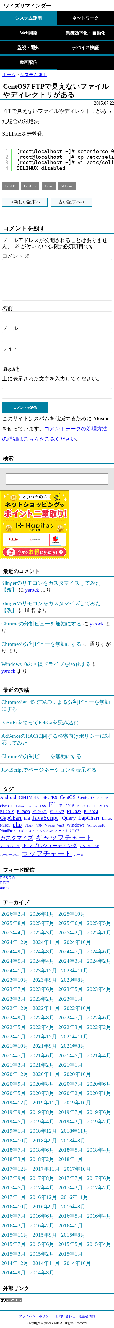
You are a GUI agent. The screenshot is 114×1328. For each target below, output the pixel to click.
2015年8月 (73, 1235)
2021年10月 (14, 1046)
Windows (75, 825)
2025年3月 (42, 932)
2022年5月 (13, 1027)
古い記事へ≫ (71, 201)
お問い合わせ (65, 1316)
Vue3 (60, 825)
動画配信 (28, 62)
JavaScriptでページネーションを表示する (49, 770)
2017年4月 (42, 1187)
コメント (16, 256)
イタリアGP (45, 830)
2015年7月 (13, 1244)
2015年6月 (42, 1244)
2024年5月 (13, 961)
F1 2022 (57, 811)
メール (10, 328)
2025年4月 (13, 932)
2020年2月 (70, 1093)
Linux (49, 186)
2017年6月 (99, 1178)
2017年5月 (13, 1187)
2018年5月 (70, 1150)
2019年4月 (42, 1121)
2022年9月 (13, 1017)
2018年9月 (45, 1140)
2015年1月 (70, 1254)
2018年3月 (13, 1159)
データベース (10, 846)
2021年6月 (42, 1055)
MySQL (5, 825)
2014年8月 (42, 1272)
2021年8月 (73, 1046)
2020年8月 (42, 1084)
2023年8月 (73, 980)
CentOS (10, 186)
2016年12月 (43, 1197)
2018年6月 (42, 1150)
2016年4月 (99, 1216)
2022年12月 (14, 1008)
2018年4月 (99, 1150)
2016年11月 (74, 1197)
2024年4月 (42, 961)
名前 (7, 308)
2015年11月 (14, 1235)
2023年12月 (43, 970)
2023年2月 (42, 999)
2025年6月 (70, 923)
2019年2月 (99, 1121)
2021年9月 (45, 1046)
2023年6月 (42, 989)
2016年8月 (73, 1206)
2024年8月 (42, 951)
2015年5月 (70, 1244)
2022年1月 (13, 1036)
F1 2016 (66, 805)
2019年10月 (77, 1102)
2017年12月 (14, 1169)
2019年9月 (13, 1112)
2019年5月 (13, 1121)
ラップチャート (47, 853)
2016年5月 (70, 1216)
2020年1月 (99, 1093)
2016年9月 (45, 1206)
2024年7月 (70, 951)
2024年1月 (13, 970)
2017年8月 (42, 1178)
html (27, 818)
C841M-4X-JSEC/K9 (38, 797)
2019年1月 (13, 1131)
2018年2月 (42, 1159)
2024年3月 (70, 961)
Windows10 (96, 825)
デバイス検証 (85, 47)
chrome (102, 797)
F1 (52, 804)
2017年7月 (70, 1178)
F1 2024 (91, 811)
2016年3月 (13, 1225)
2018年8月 (73, 1140)
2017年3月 (70, 1187)
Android (8, 797)
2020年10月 (77, 1074)
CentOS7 (30, 186)
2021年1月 (70, 1065)
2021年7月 (13, 1055)
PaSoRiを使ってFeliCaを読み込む (40, 722)
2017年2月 (99, 1187)
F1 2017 (84, 805)
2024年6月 (99, 951)
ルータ (78, 854)
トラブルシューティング (49, 845)
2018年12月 (43, 1131)
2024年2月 (99, 961)
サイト (10, 349)
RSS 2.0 (7, 878)
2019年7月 (70, 1112)
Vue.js (50, 825)
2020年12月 (14, 1074)
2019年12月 (14, 1102)
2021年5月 (70, 1055)
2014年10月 (77, 1263)
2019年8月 (42, 1112)
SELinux (66, 186)
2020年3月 (42, 1093)
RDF (4, 882)
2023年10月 (14, 980)
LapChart (88, 818)
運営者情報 (87, 1316)
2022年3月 (70, 1027)
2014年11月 (46, 1263)
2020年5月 (13, 1093)
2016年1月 (70, 1225)
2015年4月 (99, 1244)
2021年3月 (13, 1065)
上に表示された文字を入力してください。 (52, 379)
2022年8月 (42, 1017)
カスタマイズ (16, 838)
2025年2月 (70, 932)
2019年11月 (46, 1102)
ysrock (32, 590)
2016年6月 (42, 1216)
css (43, 805)
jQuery (68, 818)
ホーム (8, 74)
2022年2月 (99, 1027)
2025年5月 (99, 923)
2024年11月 (46, 942)
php (17, 824)
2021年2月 (42, 1065)
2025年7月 (42, 923)
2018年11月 (74, 1131)
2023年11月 (74, 970)
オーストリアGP (67, 830)
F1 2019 (7, 811)
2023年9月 (45, 980)
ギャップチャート (64, 837)
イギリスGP (26, 830)
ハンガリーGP (89, 846)
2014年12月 (14, 1263)
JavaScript (45, 817)
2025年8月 (13, 923)
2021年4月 (99, 1055)
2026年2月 (13, 914)
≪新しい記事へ (24, 201)
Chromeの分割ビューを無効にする (41, 624)
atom (4, 887)
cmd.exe (32, 806)
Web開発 (28, 32)
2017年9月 (13, 1178)
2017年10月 (77, 1169)
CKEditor (17, 806)
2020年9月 (13, 1084)
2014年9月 (13, 1272)
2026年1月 (42, 914)
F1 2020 (23, 812)
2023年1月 (70, 999)
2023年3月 (13, 999)
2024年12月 (14, 942)
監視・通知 (28, 47)
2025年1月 (99, 932)
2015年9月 (45, 1235)
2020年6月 (99, 1084)
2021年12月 (43, 1036)
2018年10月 (14, 1140)
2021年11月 (74, 1036)
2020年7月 (70, 1084)
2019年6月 (99, 1112)
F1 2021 (39, 811)
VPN (39, 825)
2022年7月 (70, 1017)
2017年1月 (13, 1197)
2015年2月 (42, 1254)
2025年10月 (72, 914)
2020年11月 (46, 1074)
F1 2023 (74, 811)
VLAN (29, 825)
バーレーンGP (9, 854)
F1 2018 (101, 805)
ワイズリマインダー (27, 6)
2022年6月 (99, 1017)
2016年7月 (13, 1216)
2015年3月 (13, 1254)
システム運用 (28, 18)
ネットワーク (85, 18)
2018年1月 (70, 1159)
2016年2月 (42, 1225)
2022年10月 (77, 1008)
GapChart (11, 818)
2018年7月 (13, 1150)
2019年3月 (70, 1121)
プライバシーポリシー (35, 1316)
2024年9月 (13, 951)
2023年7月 (13, 989)
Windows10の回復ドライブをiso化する (46, 664)
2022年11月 (46, 1008)
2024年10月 (77, 942)
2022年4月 (42, 1027)
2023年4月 (99, 989)
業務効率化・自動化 (85, 32)
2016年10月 (14, 1206)
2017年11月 (46, 1169)
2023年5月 (70, 989)
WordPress (7, 831)
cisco (4, 805)
